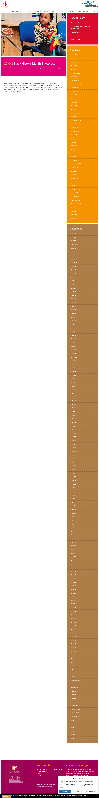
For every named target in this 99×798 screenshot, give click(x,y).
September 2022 (76, 178)
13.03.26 (73, 419)
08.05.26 (73, 339)
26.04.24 (73, 615)
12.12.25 (73, 408)
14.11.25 (73, 444)
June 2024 (74, 138)
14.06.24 (73, 440)
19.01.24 (73, 502)
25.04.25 (73, 600)
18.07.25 (73, 495)
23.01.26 (73, 568)
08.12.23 (73, 346)
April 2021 (74, 215)
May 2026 (74, 62)
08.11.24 (73, 342)
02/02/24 (74, 263)
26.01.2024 (74, 608)
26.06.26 (73, 618)
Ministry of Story (76, 39)
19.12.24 (73, 520)
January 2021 (75, 218)
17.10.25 (73, 488)
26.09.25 (73, 622)
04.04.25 (73, 281)
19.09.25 (73, 517)
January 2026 (75, 77)
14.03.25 (73, 437)
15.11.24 (73, 455)
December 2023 (76, 160)
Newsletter (74, 687)
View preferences (90, 791)
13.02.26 (73, 415)
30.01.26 (73, 666)
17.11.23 (73, 491)
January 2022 (75, 193)
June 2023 (74, 171)
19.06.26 (73, 509)
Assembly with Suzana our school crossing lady (81, 28)
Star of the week (76, 709)
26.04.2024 (74, 611)
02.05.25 (73, 259)
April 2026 (74, 66)
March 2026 (74, 69)
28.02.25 (73, 644)
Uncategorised (75, 716)
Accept (65, 791)
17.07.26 (73, 484)
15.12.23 (73, 459)
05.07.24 (73, 295)
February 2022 (75, 189)
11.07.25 (73, 386)
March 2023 (74, 175)
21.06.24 (73, 546)
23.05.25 (73, 575)
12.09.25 (73, 404)
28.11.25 (73, 658)
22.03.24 (73, 557)
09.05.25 (73, 364)
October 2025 (75, 88)
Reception (29, 68)
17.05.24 (73, 480)
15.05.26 (73, 451)
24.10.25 (73, 593)
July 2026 (74, 55)
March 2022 (74, 186)
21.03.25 (73, 542)
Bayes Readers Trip (77, 32)
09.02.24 (73, 361)
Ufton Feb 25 (75, 713)
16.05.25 (73, 466)
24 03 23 (73, 578)
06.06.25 (73, 313)
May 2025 (74, 102)
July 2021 (73, 207)
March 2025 (74, 109)
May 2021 (73, 211)
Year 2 (38, 68)
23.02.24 (73, 571)
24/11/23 (73, 597)
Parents (73, 695)
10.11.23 (73, 382)
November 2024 (76, 124)
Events (73, 676)
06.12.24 (73, 321)
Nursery (23, 68)
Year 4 (47, 68)
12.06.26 (73, 397)
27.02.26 (73, 629)
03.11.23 (73, 277)
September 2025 (76, 91)
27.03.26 (73, 633)
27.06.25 (73, 637)
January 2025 (75, 117)
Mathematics (75, 684)
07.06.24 (73, 328)
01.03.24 (73, 234)
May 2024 (74, 142)
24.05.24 (73, 589)
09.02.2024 (74, 357)
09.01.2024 (74, 350)
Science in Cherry (76, 36)
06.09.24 (73, 317)
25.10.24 (73, 604)
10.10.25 (73, 379)
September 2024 (76, 131)
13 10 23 (73, 411)
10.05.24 (73, 372)
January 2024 (75, 157)
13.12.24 (73, 430)
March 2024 (74, 149)
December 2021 (76, 196)
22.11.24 (73, 564)
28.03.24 (73, 647)
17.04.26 (73, 473)
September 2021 (76, 204)
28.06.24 (73, 655)
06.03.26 (73, 310)
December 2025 (76, 80)
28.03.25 (73, 651)
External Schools (76, 680)
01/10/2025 (74, 244)
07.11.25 (73, 332)
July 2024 (74, 135)
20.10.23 (18, 68)
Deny (78, 791)
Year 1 (34, 68)
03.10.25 (73, 273)
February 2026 (75, 73)
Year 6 (56, 68)
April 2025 (74, 106)
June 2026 (74, 58)
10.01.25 (73, 368)
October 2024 (75, 127)
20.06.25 (73, 531)
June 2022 (74, 182)
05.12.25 (73, 303)
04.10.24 (73, 288)
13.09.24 (73, 426)
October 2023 (75, 167)
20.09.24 (73, 535)
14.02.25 (73, 433)
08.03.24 (73, 335)
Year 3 (43, 68)
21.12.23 (73, 553)
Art (72, 673)
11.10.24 (73, 390)
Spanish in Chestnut (77, 23)
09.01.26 (73, 353)
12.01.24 (73, 393)
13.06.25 (73, 422)
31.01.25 (73, 669)
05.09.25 (73, 299)
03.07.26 (73, 270)
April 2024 (74, 146)
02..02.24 (73, 252)
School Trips (75, 706)
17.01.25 (73, 470)
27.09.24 (73, 640)
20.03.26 (73, 528)
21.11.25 (73, 549)
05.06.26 (73, 292)
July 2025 (74, 95)
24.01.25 (73, 582)
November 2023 (76, 164)
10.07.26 (73, 375)
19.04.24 (73, 506)
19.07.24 (73, 513)
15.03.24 (73, 448)
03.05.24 (73, 266)
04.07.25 (73, 284)
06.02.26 (73, 306)
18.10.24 (73, 499)
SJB (61, 68)
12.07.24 (73, 401)
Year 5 (52, 68)
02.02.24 (73, 255)
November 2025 (76, 84)
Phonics (73, 698)
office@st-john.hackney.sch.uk (49, 781)
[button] (96, 778)
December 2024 (76, 120)
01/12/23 (73, 248)
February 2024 (75, 153)
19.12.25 (73, 524)
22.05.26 (73, 560)
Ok (87, 795)
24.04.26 (73, 586)
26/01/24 (73, 626)
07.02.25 (73, 324)
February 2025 (75, 113)
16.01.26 (73, 462)
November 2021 (75, 200)
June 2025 (74, 98)
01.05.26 (73, 241)
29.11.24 (73, 662)
